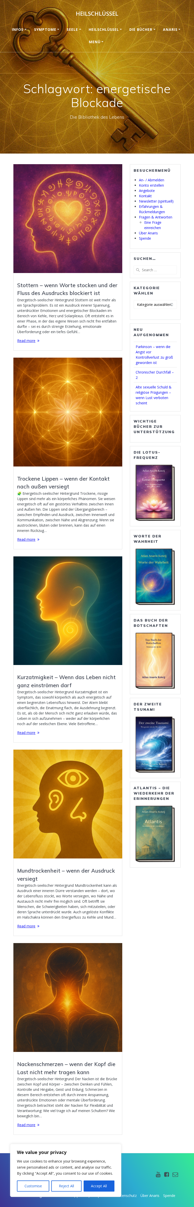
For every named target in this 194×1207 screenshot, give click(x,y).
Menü (95, 41)
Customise (33, 1186)
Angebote (147, 190)
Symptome (45, 29)
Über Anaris (148, 233)
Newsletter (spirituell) (156, 201)
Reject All (66, 1186)
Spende (145, 238)
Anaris (170, 29)
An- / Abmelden (151, 180)
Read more (26, 340)
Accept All (99, 1186)
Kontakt (145, 195)
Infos (17, 29)
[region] (65, 1170)
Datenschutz (126, 1195)
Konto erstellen (151, 185)
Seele (72, 29)
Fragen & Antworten (155, 217)
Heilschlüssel (97, 13)
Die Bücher (140, 29)
